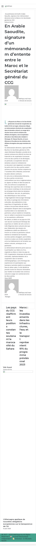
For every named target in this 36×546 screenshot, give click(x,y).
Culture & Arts (14, 14)
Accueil (7, 14)
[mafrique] (8, 6)
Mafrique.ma (23, 98)
